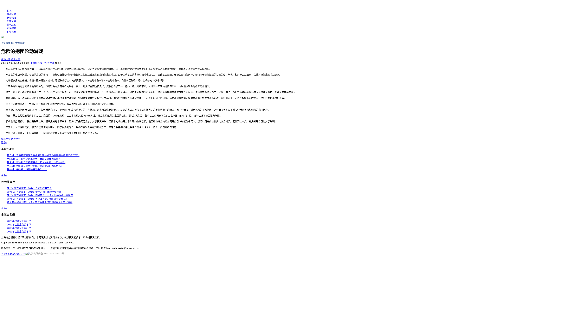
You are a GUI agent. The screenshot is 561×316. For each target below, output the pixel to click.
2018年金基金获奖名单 (19, 228)
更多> (4, 142)
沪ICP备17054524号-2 (13, 254)
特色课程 (11, 25)
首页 (9, 11)
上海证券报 (36, 63)
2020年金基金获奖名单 (19, 221)
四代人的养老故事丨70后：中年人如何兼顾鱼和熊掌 (34, 192)
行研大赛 (11, 18)
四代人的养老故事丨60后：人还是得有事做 (29, 188)
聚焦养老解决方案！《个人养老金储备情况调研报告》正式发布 (39, 202)
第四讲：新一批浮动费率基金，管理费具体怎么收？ (34, 159)
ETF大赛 (11, 21)
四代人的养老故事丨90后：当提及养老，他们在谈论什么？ (37, 199)
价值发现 (11, 32)
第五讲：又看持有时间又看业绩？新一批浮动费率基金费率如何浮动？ (43, 155)
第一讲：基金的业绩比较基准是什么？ (27, 169)
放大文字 (15, 59)
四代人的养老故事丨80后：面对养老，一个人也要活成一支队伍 (40, 195)
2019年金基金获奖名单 (19, 224)
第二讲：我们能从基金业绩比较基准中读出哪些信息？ (35, 166)
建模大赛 (11, 14)
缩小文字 (6, 59)
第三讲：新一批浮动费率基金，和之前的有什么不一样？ (36, 162)
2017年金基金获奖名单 (19, 231)
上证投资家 (7, 43)
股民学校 (11, 28)
